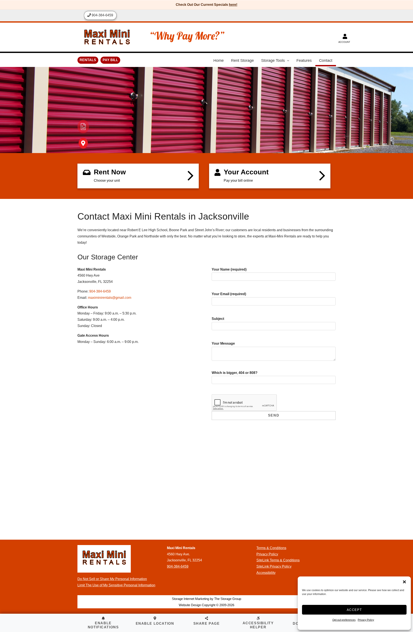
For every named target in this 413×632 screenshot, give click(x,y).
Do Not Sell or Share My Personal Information (112, 579)
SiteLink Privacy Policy (273, 566)
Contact (325, 60)
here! (233, 4)
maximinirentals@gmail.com (109, 297)
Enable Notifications (103, 625)
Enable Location (155, 623)
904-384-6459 (100, 291)
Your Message (223, 343)
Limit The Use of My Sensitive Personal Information (116, 585)
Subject (218, 319)
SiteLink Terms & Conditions (278, 560)
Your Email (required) (229, 294)
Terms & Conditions (271, 548)
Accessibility (266, 573)
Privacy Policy (366, 619)
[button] (404, 582)
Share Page (206, 623)
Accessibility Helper (258, 625)
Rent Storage (242, 60)
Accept (354, 610)
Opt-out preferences (344, 619)
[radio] (83, 126)
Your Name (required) (229, 269)
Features (304, 60)
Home (218, 60)
